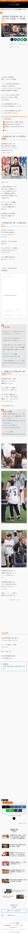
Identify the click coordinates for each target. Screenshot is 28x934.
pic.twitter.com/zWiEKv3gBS (11, 356)
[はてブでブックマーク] (18, 39)
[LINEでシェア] (21, 39)
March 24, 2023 (20, 434)
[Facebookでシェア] (15, 39)
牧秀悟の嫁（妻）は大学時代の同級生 (14, 122)
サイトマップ (22, 929)
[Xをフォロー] (14, 818)
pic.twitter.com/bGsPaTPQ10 (11, 427)
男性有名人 (5, 800)
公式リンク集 (18, 925)
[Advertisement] (14, 62)
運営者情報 (7, 925)
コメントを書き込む (14, 910)
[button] (25, 39)
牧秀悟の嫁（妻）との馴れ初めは (13, 124)
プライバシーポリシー (9, 929)
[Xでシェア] (12, 39)
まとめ (6, 130)
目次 (6, 119)
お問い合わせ (13, 927)
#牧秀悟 (16, 420)
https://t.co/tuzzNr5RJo (10, 425)
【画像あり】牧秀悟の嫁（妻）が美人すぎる (14, 127)
